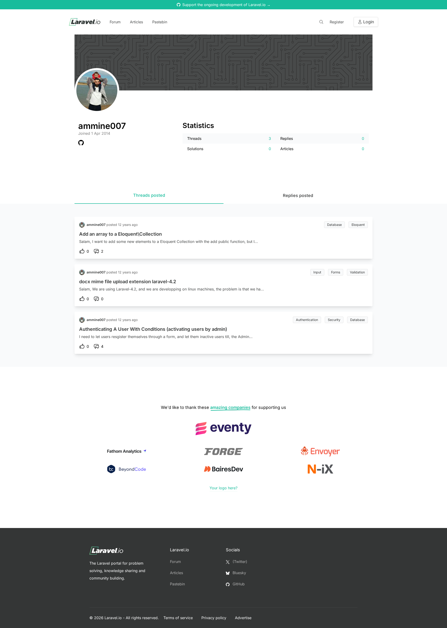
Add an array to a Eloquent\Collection (120, 234)
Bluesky (238, 572)
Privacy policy (214, 617)
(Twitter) (239, 561)
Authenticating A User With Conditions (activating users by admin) (153, 329)
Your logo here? (223, 488)
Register (337, 22)
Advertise (243, 617)
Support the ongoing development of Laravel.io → (226, 4)
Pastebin (159, 22)
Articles (136, 22)
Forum (115, 22)
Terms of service (178, 617)
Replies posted (298, 195)
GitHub (238, 584)
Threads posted (149, 195)
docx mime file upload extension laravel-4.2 (127, 281)
